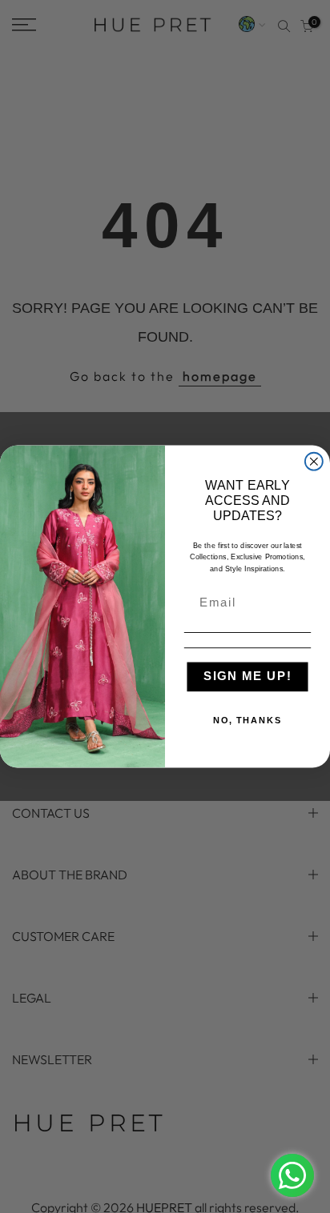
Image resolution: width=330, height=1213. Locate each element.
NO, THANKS (248, 720)
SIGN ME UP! (247, 677)
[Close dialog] (314, 461)
